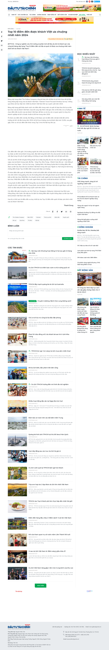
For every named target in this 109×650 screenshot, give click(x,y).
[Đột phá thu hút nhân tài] (95, 140)
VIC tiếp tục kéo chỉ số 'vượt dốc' (87, 245)
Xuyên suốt (66, 217)
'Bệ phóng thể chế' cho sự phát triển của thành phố (82, 169)
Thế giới (89, 14)
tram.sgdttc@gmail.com (95, 626)
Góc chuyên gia (23, 14)
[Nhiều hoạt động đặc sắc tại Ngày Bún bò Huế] (17, 406)
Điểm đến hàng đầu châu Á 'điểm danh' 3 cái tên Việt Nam (50, 518)
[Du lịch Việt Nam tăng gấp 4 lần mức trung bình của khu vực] (17, 573)
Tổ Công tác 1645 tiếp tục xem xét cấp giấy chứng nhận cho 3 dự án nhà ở (88, 290)
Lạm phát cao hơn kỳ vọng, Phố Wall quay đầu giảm (89, 251)
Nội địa (37, 220)
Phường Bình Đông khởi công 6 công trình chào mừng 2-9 (82, 329)
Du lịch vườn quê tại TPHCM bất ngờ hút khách (46, 468)
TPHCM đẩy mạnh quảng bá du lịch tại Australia (46, 284)
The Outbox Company (18, 217)
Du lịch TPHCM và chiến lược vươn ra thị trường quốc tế (49, 268)
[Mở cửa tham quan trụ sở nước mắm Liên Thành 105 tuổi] (17, 540)
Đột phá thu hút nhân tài (95, 146)
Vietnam (38, 217)
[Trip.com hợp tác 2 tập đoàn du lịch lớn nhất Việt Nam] (17, 489)
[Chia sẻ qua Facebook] (57, 211)
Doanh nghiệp (73, 14)
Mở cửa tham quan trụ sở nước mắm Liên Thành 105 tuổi (49, 534)
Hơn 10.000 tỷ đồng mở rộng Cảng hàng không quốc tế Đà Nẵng (95, 311)
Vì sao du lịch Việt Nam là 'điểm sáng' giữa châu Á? (47, 551)
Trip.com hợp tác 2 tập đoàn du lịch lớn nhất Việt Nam (48, 484)
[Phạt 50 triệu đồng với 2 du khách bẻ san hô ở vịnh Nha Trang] (17, 339)
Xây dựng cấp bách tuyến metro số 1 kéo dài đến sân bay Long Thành (82, 311)
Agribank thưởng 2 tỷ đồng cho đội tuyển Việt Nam (88, 213)
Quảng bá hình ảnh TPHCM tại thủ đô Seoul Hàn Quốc (48, 434)
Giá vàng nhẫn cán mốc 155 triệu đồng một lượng (90, 100)
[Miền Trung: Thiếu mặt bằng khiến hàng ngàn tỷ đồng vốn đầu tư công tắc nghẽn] (82, 140)
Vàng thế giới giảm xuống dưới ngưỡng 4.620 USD (87, 220)
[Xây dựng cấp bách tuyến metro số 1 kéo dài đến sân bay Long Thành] (82, 302)
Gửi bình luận (68, 238)
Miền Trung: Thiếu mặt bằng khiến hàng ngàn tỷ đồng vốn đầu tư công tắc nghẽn (82, 150)
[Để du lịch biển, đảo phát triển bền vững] (17, 373)
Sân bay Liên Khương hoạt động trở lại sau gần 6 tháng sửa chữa (50, 252)
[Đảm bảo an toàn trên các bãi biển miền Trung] (17, 423)
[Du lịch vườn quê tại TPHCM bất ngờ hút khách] (17, 473)
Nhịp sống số (51, 14)
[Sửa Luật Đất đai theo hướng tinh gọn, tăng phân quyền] (95, 321)
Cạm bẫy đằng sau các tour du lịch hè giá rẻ (45, 451)
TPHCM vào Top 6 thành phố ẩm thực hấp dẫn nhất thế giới (50, 501)
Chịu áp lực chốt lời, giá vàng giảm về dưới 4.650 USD (91, 91)
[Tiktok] (92, 1)
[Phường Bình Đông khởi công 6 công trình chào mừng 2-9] (82, 321)
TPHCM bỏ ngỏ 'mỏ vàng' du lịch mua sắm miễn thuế (50, 351)
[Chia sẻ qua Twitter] (62, 211)
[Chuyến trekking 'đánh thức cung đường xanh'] (17, 306)
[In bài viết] (70, 211)
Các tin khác (15, 247)
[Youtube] (89, 1)
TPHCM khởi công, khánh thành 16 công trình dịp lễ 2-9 (91, 82)
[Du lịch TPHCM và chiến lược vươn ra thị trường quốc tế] (17, 273)
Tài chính (32, 14)
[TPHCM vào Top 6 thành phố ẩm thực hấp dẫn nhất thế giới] (17, 506)
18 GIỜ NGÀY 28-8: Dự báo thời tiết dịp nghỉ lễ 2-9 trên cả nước (88, 128)
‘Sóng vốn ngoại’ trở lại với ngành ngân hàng (88, 206)
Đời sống (82, 14)
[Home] (9, 14)
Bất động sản (62, 14)
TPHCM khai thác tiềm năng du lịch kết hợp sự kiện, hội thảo (95, 169)
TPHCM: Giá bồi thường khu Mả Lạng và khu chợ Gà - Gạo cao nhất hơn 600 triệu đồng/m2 (91, 71)
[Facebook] (87, 1)
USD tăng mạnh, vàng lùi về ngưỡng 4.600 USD (87, 183)
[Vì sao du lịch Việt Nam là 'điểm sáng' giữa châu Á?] (17, 556)
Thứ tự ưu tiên (47, 217)
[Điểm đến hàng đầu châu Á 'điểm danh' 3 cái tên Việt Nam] (17, 523)
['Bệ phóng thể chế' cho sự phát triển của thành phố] (82, 161)
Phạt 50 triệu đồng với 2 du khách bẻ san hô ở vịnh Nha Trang (49, 335)
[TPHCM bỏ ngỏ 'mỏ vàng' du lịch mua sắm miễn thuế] (17, 356)
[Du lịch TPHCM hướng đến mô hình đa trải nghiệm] (17, 389)
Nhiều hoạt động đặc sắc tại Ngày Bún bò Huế (46, 401)
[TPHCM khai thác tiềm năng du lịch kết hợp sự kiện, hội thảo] (95, 161)
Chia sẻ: (48, 211)
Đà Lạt (14, 220)
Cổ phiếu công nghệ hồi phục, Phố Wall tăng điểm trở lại (88, 263)
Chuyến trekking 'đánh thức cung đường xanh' (50, 301)
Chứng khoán (41, 14)
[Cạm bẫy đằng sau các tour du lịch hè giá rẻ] (17, 456)
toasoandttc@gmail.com (73, 639)
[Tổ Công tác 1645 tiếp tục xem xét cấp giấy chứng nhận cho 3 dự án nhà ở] (89, 279)
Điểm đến (57, 217)
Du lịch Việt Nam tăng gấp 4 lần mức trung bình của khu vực (51, 568)
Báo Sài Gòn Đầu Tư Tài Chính (22, 8)
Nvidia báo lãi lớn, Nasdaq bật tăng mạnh (88, 231)
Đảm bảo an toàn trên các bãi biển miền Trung (46, 418)
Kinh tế (14, 14)
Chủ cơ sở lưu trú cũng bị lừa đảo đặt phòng (45, 318)
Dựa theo (22, 220)
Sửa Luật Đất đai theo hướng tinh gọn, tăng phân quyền (95, 329)
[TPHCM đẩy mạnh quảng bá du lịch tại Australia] (17, 289)
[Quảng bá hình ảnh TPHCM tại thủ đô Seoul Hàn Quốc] (17, 439)
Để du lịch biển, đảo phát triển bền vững (43, 368)
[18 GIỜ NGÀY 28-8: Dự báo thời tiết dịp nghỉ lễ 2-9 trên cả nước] (89, 117)
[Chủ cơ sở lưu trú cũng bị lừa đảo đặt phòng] (17, 323)
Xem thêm (40, 585)
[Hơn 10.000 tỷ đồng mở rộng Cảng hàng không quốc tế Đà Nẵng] (95, 302)
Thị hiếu (30, 220)
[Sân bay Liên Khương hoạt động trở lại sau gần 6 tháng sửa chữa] (17, 256)
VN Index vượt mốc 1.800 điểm (87, 257)
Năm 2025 (30, 217)
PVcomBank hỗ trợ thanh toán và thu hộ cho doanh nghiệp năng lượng (88, 198)
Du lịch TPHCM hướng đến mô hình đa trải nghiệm (50, 384)
